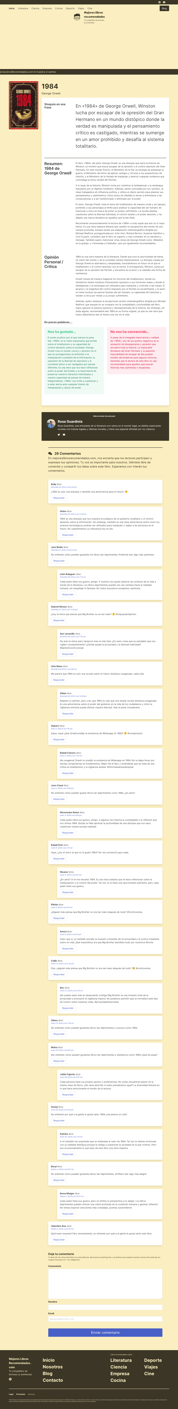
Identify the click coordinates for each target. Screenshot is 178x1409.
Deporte (70, 8)
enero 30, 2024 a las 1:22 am (71, 1137)
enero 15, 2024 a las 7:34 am (62, 1023)
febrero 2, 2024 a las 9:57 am (62, 1229)
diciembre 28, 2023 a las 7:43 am (73, 636)
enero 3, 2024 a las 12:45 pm (62, 788)
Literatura (23, 8)
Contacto (53, 1380)
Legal (11, 1394)
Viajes (81, 8)
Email (51, 1313)
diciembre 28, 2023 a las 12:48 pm (73, 696)
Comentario (54, 1266)
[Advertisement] (89, 48)
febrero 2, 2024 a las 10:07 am (72, 1196)
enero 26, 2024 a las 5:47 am (71, 1077)
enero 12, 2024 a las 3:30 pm (62, 964)
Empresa (47, 8)
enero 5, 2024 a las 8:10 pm (70, 934)
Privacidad (20, 1394)
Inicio (12, 8)
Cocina (58, 8)
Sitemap (31, 1394)
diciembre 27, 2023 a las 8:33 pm (64, 550)
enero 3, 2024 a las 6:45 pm (71, 815)
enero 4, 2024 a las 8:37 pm (71, 875)
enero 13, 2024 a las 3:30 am (71, 991)
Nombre (52, 1301)
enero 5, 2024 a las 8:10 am (61, 907)
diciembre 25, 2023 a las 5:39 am (64, 487)
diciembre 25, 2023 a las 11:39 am (73, 514)
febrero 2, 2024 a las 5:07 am (62, 1169)
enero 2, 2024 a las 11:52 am (71, 756)
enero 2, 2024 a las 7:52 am (61, 729)
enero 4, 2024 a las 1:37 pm (62, 848)
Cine (89, 8)
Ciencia (35, 8)
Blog (47, 1373)
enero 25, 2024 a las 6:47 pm (62, 1050)
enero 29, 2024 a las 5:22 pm (62, 1110)
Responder (59, 497)
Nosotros (53, 1366)
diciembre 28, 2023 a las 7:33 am (73, 577)
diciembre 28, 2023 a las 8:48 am (64, 669)
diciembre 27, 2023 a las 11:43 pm (64, 609)
